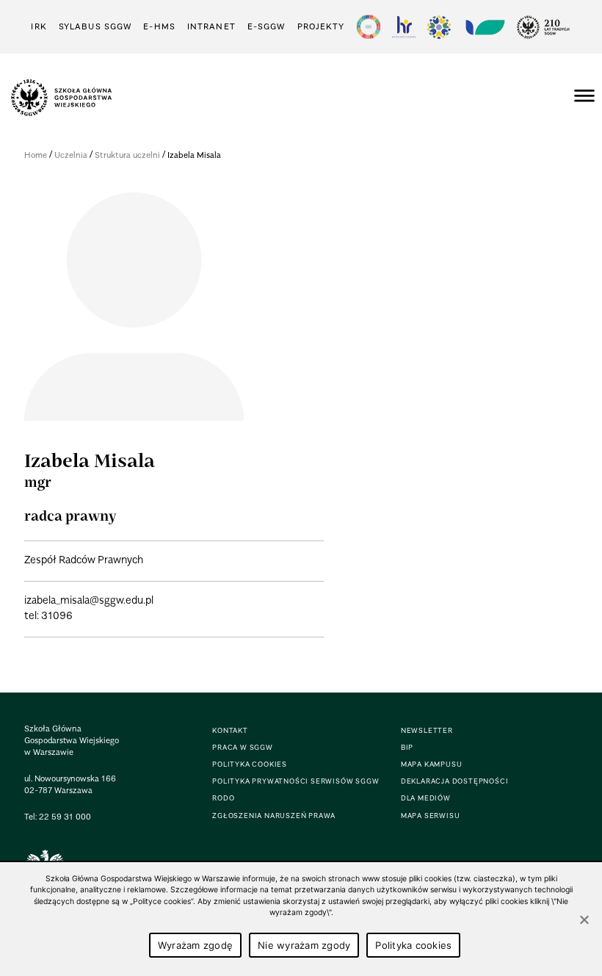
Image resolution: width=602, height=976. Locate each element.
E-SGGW (266, 26)
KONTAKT (230, 730)
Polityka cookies (413, 945)
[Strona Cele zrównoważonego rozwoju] (368, 27)
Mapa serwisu (430, 815)
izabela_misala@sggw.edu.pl (88, 599)
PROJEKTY (321, 26)
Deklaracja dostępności (455, 781)
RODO (223, 798)
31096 (57, 615)
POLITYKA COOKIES (249, 764)
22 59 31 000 (65, 816)
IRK (38, 26)
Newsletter (427, 730)
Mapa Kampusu (432, 764)
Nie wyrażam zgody (304, 945)
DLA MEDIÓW (426, 798)
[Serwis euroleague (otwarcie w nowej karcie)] (439, 27)
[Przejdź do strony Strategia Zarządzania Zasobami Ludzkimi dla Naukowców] (404, 27)
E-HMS (159, 26)
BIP (407, 747)
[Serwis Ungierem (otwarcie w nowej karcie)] (484, 27)
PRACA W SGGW (242, 747)
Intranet (211, 26)
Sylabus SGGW (95, 26)
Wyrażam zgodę (195, 945)
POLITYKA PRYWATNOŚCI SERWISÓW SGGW (295, 781)
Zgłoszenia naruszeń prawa (274, 815)
